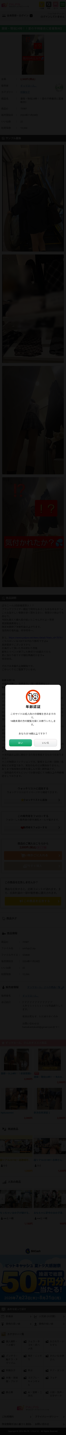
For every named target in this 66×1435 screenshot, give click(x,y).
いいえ (45, 742)
